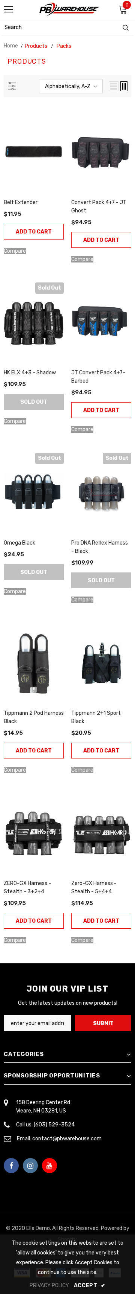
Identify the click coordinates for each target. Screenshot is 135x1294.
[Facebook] (11, 1165)
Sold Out (33, 402)
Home (11, 46)
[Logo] (69, 9)
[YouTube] (49, 1165)
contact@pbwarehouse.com (67, 1138)
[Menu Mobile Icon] (8, 9)
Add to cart (34, 232)
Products (36, 46)
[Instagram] (30, 1165)
